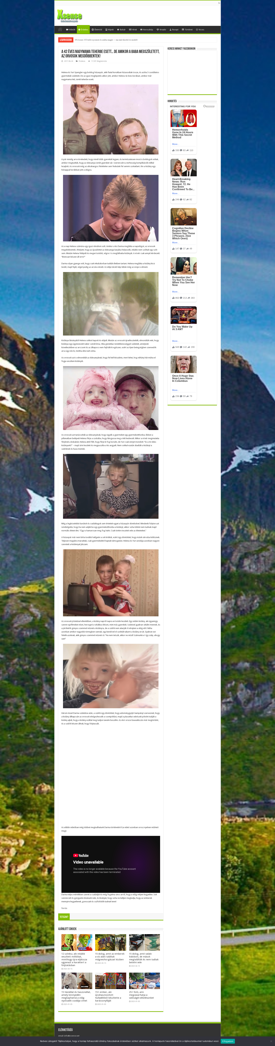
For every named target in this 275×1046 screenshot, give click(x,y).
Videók (72, 29)
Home (60, 29)
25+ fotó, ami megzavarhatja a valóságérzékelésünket (141, 995)
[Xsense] (77, 15)
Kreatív (163, 29)
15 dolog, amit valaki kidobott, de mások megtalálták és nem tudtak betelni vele (144, 958)
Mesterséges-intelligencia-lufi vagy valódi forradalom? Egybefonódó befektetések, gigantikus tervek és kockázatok (124, 40)
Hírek (134, 29)
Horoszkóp (148, 29)
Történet (189, 29)
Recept (175, 29)
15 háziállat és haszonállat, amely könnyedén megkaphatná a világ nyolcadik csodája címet (76, 996)
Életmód (98, 29)
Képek (111, 29)
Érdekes (84, 29)
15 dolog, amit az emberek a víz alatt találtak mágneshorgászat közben (109, 956)
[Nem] (271, 1041)
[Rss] (219, 3)
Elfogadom (227, 1041)
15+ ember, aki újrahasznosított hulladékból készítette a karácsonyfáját (108, 996)
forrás (64, 908)
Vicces (201, 29)
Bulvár (123, 29)
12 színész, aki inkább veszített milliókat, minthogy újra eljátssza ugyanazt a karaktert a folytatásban (74, 959)
